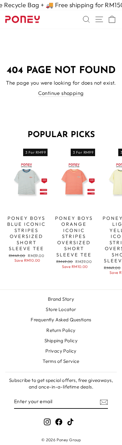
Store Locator (61, 309)
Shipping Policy (61, 341)
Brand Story (61, 299)
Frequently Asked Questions (61, 320)
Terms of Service (61, 361)
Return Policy (60, 330)
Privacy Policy (61, 351)
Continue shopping (61, 93)
